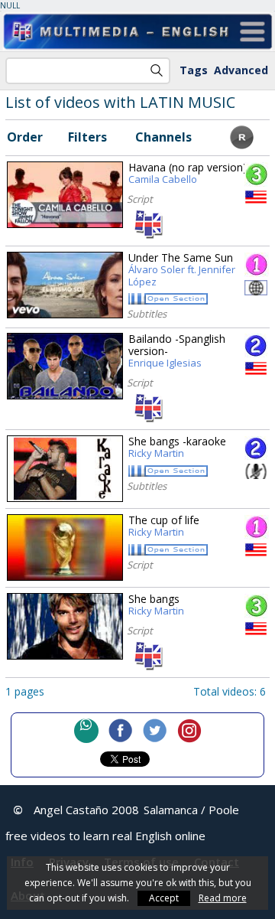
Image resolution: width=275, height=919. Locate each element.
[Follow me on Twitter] (155, 731)
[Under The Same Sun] (65, 285)
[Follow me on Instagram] (189, 731)
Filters (87, 137)
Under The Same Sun (181, 270)
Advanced (241, 70)
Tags (194, 70)
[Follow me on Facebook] (121, 731)
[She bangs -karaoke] (65, 468)
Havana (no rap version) (187, 173)
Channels (163, 137)
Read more (223, 897)
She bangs (156, 605)
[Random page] (242, 144)
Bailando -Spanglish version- (176, 351)
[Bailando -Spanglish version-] (65, 366)
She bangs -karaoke (177, 447)
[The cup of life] (65, 547)
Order (25, 137)
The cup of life (163, 526)
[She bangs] (65, 626)
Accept (164, 897)
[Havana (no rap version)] (65, 194)
